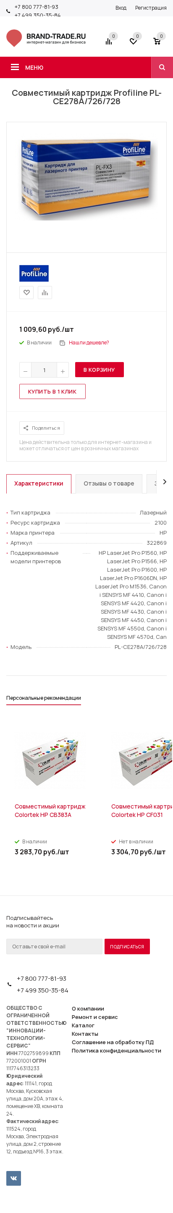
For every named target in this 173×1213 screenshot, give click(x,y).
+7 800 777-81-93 (36, 7)
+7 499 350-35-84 (38, 15)
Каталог (83, 1025)
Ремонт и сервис (95, 1017)
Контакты (85, 1033)
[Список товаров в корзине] (161, 44)
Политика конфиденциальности (116, 1050)
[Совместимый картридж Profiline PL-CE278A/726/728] (86, 218)
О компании (88, 1008)
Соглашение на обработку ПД (113, 1042)
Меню (34, 67)
